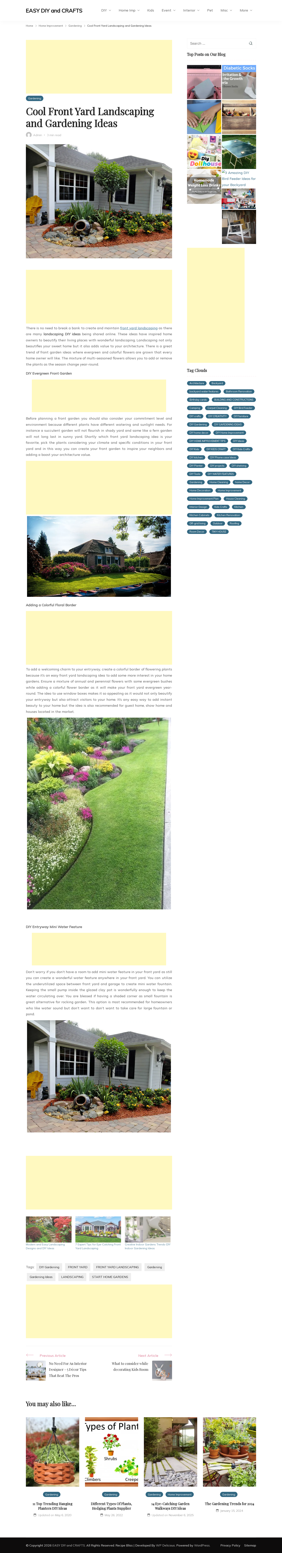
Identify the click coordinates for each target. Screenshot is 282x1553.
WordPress (202, 1545)
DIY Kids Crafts (241, 449)
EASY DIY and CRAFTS (54, 10)
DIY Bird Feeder (243, 407)
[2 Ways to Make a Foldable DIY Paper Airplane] (204, 117)
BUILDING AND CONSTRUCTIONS (233, 399)
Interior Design (198, 506)
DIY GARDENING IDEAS (228, 424)
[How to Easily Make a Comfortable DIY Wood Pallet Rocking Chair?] (239, 227)
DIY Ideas (238, 440)
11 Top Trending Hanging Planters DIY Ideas (53, 1505)
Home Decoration (200, 490)
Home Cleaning (219, 482)
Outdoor (218, 523)
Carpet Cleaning (217, 407)
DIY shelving (239, 465)
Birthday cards (198, 399)
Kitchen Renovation (228, 515)
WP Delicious (165, 1545)
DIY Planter (196, 465)
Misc (224, 10)
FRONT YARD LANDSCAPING (117, 1267)
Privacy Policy (230, 1545)
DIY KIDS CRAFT (216, 449)
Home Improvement (229, 490)
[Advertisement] (99, 67)
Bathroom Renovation (239, 391)
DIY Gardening (49, 1267)
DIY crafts (195, 416)
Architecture (197, 383)
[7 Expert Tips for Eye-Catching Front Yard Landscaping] (98, 1229)
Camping (195, 407)
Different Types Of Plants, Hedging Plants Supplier (111, 1505)
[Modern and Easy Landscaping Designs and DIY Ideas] (49, 1229)
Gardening (34, 98)
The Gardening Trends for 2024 (229, 1503)
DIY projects (217, 465)
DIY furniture (241, 416)
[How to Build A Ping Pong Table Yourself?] (239, 152)
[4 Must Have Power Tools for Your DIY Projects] (239, 117)
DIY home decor (199, 432)
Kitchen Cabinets (199, 515)
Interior (189, 10)
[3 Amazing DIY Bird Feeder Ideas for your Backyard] (239, 179)
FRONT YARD (77, 1267)
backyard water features (204, 391)
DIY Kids (194, 449)
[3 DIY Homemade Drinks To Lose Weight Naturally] (204, 187)
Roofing (234, 523)
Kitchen (238, 506)
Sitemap (250, 1545)
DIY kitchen (196, 457)
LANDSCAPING (72, 1277)
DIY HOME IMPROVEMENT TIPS (208, 440)
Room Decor (197, 531)
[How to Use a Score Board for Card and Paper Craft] (204, 82)
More (244, 10)
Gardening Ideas (41, 1277)
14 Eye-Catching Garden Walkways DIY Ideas (170, 1505)
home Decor (242, 482)
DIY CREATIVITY (217, 416)
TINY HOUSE (219, 531)
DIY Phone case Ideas (223, 457)
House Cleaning (235, 498)
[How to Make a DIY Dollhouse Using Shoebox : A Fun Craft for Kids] (239, 199)
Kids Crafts (220, 506)
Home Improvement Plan (204, 498)
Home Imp (127, 10)
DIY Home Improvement (230, 432)
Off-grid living (197, 523)
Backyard (217, 383)
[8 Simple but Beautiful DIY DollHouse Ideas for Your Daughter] (204, 152)
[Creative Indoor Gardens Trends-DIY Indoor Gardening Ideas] (148, 1229)
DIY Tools (195, 473)
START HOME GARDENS (110, 1277)
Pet (210, 10)
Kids (150, 10)
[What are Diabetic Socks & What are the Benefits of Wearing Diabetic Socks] (239, 82)
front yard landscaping (139, 328)
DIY (104, 10)
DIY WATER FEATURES (221, 473)
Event (166, 10)
